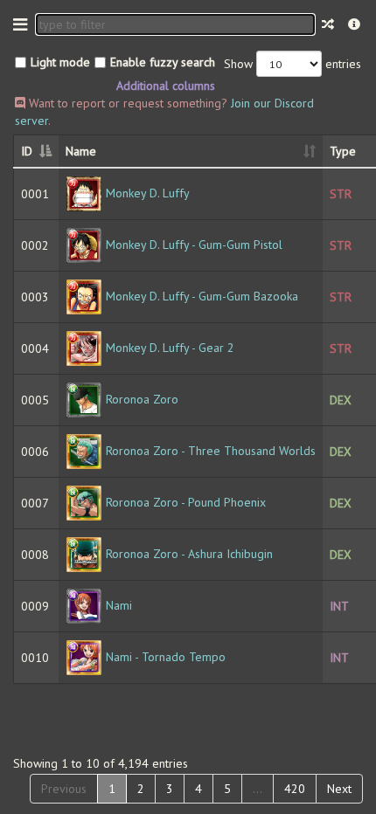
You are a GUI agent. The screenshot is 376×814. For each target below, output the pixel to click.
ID (26, 151)
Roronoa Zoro (142, 399)
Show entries (292, 64)
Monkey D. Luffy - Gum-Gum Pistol (194, 244)
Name (81, 151)
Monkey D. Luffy (148, 193)
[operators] (354, 24)
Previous (64, 789)
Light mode (60, 62)
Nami (119, 605)
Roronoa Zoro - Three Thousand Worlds (211, 451)
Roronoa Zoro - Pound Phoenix (186, 502)
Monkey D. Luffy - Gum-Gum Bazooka (202, 296)
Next (339, 789)
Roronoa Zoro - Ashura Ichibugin (189, 554)
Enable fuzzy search (162, 62)
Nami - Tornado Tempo (166, 657)
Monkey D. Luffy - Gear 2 (170, 347)
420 (294, 789)
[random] (328, 24)
